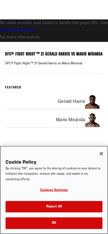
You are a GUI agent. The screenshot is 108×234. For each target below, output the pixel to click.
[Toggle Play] (11, 45)
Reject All (54, 206)
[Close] (101, 153)
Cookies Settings (54, 190)
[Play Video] (54, 30)
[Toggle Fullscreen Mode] (96, 45)
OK (54, 223)
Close (98, 30)
